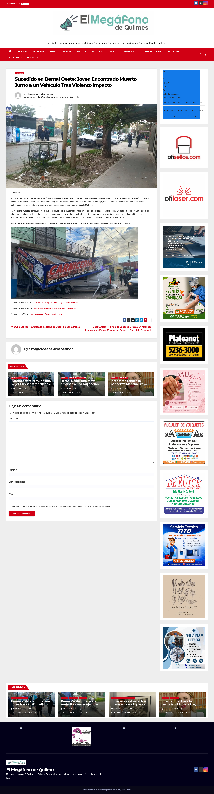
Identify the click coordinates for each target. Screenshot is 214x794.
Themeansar (125, 790)
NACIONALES (15, 58)
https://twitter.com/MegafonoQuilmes (46, 314)
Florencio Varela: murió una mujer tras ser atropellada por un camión (31, 384)
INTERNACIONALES (153, 51)
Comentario (14, 418)
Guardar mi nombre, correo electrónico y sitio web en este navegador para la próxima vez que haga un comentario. (62, 506)
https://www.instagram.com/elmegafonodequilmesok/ (56, 303)
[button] (201, 54)
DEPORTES (32, 58)
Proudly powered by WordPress (94, 790)
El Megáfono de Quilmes (107, 38)
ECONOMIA (38, 51)
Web (11, 494)
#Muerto (65, 97)
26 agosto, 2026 (70, 709)
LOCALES (113, 51)
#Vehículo (74, 97)
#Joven (57, 97)
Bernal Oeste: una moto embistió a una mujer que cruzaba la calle (79, 384)
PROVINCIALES (131, 51)
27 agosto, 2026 (20, 709)
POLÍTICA (81, 51)
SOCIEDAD (22, 51)
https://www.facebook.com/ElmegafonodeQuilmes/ (55, 308)
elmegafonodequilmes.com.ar (40, 94)
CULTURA (66, 51)
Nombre (13, 470)
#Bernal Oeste (47, 97)
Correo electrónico (17, 482)
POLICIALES (98, 51)
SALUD (53, 51)
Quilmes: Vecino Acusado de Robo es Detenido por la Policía (46, 327)
